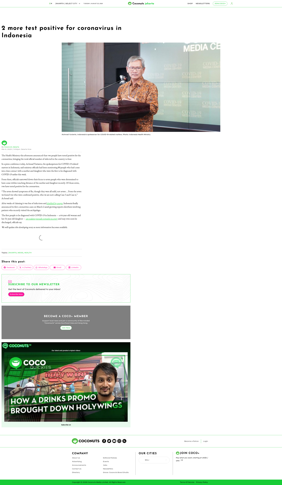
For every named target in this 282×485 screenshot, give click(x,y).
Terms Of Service (187, 482)
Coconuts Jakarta (11, 147)
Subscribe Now (16, 294)
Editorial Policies (110, 458)
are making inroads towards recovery (42, 218)
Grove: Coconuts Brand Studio (116, 472)
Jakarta (12, 253)
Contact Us (76, 469)
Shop (190, 3)
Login (231, 3)
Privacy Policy (202, 482)
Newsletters (203, 3)
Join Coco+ (220, 3)
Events (106, 461)
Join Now (66, 328)
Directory (76, 472)
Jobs (105, 465)
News (20, 253)
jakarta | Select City (66, 3)
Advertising (77, 461)
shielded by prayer (54, 203)
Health (28, 253)
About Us (76, 458)
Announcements (79, 465)
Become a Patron (191, 441)
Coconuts (143, 3)
